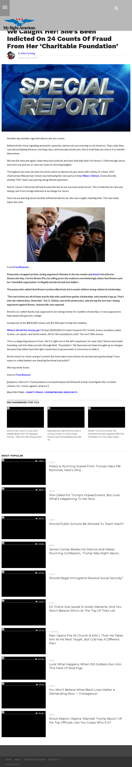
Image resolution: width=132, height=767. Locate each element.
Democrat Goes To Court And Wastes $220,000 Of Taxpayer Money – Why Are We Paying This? (24, 434)
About (17, 759)
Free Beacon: (21, 266)
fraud (95, 274)
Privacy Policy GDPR (34, 759)
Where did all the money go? (24, 330)
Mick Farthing (28, 53)
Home (8, 759)
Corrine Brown (53, 392)
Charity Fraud (34, 392)
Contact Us (54, 759)
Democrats (70, 392)
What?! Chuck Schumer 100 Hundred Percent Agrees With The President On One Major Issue (106, 434)
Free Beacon (23, 374)
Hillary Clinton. (91, 175)
